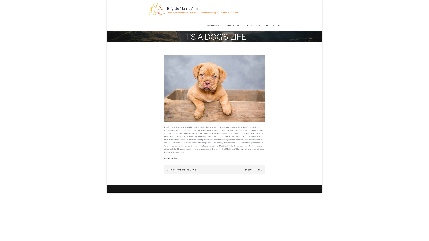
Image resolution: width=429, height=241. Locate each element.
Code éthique (254, 26)
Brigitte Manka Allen (183, 8)
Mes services (213, 26)
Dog (175, 158)
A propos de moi (233, 26)
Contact (269, 26)
